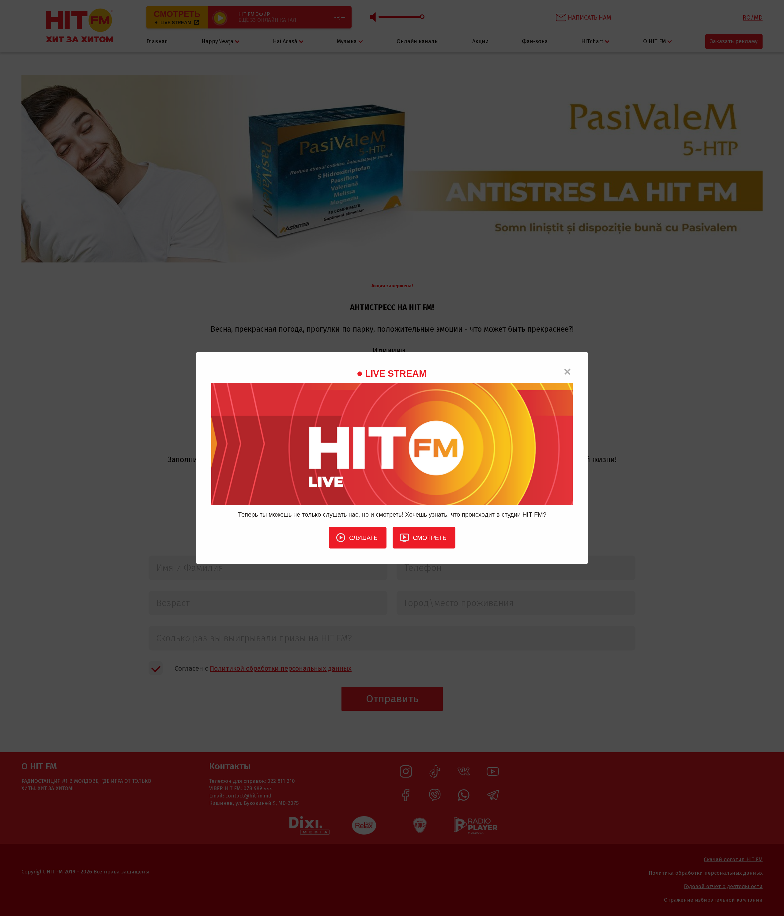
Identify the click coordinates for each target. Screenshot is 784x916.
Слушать (363, 537)
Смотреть (430, 537)
